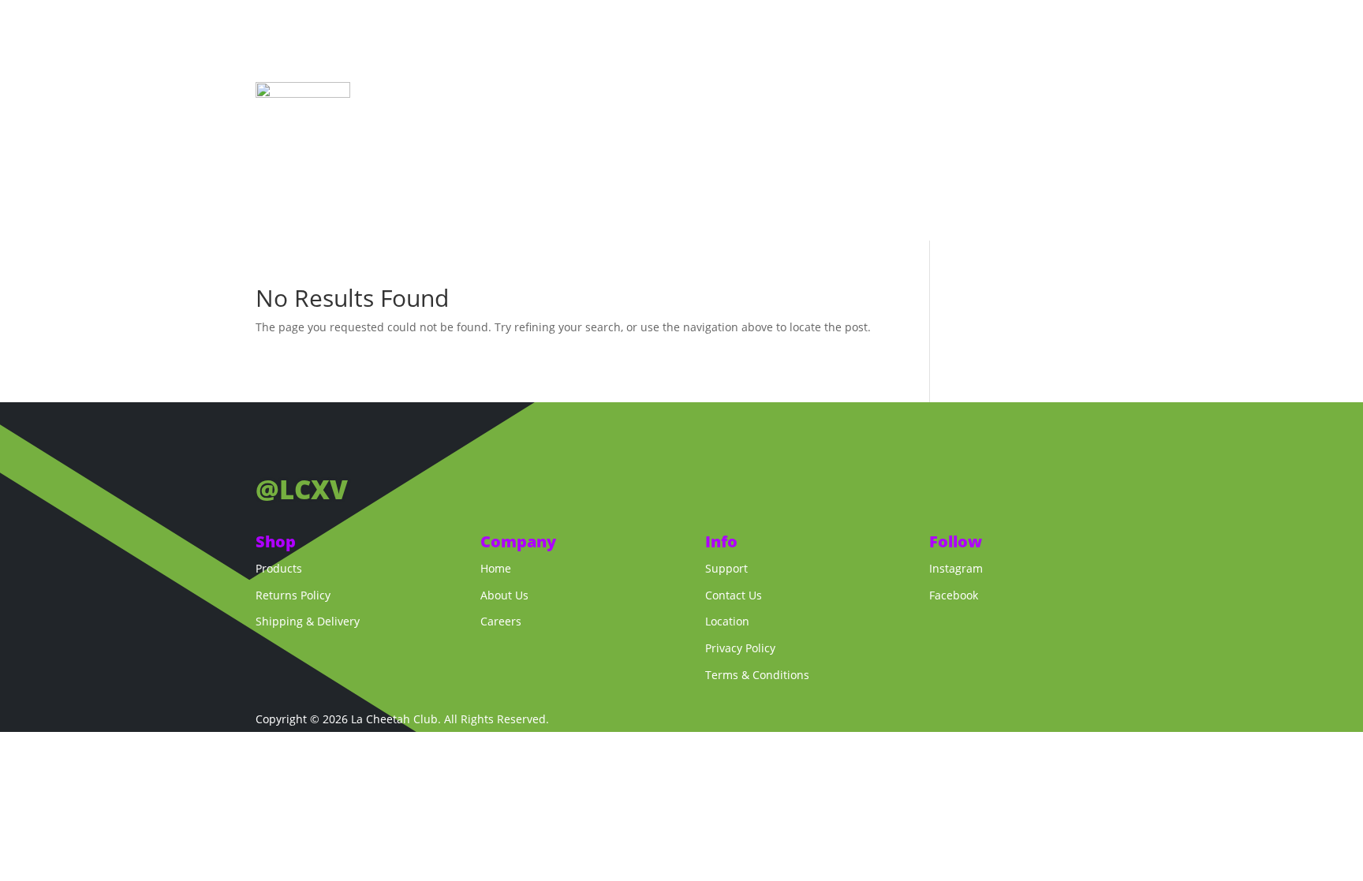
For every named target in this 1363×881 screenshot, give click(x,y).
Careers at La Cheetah (840, 118)
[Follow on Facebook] (268, 449)
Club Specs (1057, 94)
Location (727, 621)
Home (718, 94)
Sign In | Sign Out (1024, 118)
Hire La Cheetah (865, 94)
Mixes (940, 94)
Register (938, 118)
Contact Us (733, 595)
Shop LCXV (778, 94)
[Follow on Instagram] (299, 449)
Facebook (953, 595)
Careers (500, 621)
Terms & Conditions (757, 674)
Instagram (956, 568)
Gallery (991, 94)
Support (726, 568)
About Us (741, 118)
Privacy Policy (740, 647)
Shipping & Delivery (308, 621)
